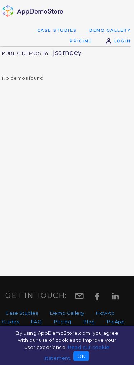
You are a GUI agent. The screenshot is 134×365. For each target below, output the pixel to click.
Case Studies (57, 30)
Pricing (81, 40)
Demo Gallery (110, 30)
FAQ (36, 321)
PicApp (116, 321)
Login (121, 40)
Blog (89, 321)
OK (81, 356)
